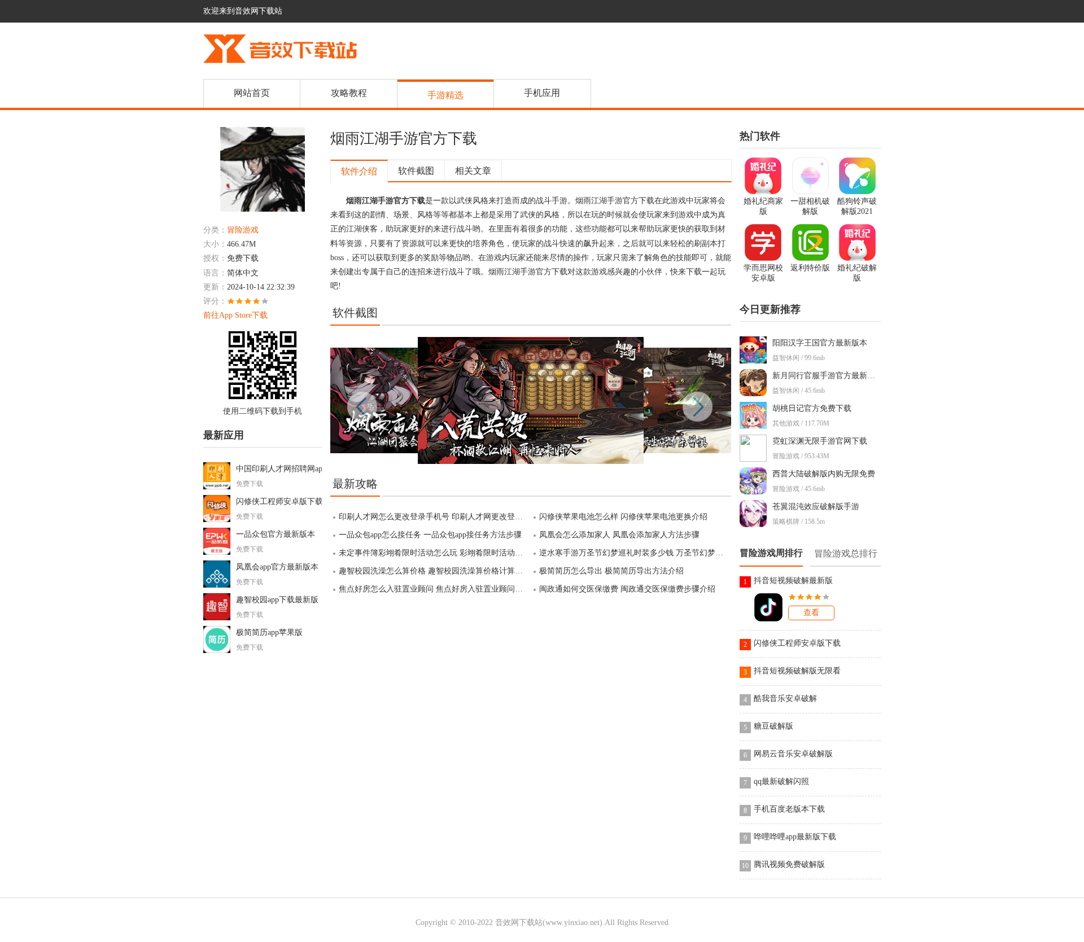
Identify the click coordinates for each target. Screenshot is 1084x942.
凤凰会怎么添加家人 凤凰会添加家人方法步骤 (619, 535)
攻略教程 (349, 93)
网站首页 (252, 93)
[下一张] (631, 400)
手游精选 (445, 95)
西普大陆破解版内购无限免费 (823, 474)
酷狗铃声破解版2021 (857, 206)
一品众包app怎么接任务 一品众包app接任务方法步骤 (430, 535)
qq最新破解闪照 (781, 781)
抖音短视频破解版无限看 (797, 671)
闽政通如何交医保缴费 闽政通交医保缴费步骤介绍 (627, 589)
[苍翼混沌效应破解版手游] (756, 524)
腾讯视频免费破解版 (789, 864)
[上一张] (430, 400)
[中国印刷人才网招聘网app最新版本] (219, 487)
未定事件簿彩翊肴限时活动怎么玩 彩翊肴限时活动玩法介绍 (435, 553)
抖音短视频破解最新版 (793, 580)
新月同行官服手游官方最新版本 (827, 375)
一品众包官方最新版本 (275, 534)
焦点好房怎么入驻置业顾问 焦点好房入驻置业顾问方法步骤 (435, 589)
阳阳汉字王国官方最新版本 (819, 343)
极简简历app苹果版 (269, 632)
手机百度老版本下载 (789, 809)
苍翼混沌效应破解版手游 (815, 506)
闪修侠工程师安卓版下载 (279, 501)
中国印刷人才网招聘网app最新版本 (297, 469)
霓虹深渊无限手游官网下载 (819, 441)
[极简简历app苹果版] (219, 650)
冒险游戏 (243, 230)
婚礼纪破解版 (857, 273)
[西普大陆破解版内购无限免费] (756, 492)
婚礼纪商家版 (763, 206)
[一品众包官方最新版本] (219, 552)
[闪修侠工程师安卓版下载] (219, 519)
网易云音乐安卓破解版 (793, 754)
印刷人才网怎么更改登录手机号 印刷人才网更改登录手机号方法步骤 (435, 516)
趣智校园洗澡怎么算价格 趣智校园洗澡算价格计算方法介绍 (435, 571)
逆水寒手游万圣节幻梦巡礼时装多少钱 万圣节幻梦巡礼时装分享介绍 (635, 553)
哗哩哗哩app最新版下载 (795, 837)
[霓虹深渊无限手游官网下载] (756, 459)
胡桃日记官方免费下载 (811, 408)
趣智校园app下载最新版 (277, 599)
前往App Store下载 (235, 315)
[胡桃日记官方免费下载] (756, 426)
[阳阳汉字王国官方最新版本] (756, 361)
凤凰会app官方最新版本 (277, 567)
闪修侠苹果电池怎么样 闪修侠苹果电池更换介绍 (623, 516)
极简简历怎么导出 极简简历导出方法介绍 (611, 571)
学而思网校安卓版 (763, 273)
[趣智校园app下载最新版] (219, 618)
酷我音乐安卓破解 (785, 698)
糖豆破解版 (773, 726)
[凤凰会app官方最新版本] (219, 585)
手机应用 (542, 93)
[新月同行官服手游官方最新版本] (756, 393)
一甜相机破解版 (810, 206)
